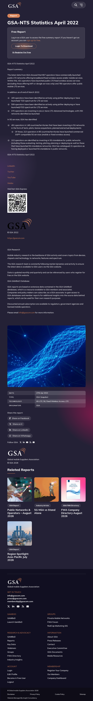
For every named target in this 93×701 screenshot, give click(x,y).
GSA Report (14, 505)
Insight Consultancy (30, 698)
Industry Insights (14, 659)
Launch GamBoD (14, 622)
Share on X (17, 424)
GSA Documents (54, 652)
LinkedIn (11, 166)
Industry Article (42, 505)
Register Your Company (57, 670)
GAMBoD (11, 618)
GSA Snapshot (42, 397)
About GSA (52, 637)
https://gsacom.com (15, 238)
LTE (67, 401)
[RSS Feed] (30, 442)
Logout (10, 682)
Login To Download (23, 46)
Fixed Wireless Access (55, 401)
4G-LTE (39, 401)
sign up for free (33, 40)
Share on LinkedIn (20, 430)
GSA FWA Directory (71, 505)
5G (44, 401)
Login (9, 670)
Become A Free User (16, 678)
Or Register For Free (21, 52)
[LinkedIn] (24, 442)
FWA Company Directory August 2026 (71, 513)
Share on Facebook (20, 418)
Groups (10, 652)
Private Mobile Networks (58, 618)
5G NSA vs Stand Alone (44, 511)
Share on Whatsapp (21, 436)
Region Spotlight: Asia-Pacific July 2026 (18, 557)
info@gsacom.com (27, 312)
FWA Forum (52, 622)
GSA (38, 405)
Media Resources (55, 656)
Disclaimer (11, 694)
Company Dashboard (56, 678)
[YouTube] (27, 442)
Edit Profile (12, 674)
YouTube (11, 177)
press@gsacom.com (17, 598)
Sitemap (83, 694)
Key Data (11, 644)
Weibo (10, 183)
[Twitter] (21, 442)
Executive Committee (57, 648)
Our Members (53, 674)
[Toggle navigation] (81, 5)
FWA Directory (14, 656)
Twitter (10, 171)
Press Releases (54, 640)
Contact (51, 644)
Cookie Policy (59, 694)
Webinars (11, 648)
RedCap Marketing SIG (57, 626)
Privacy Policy (35, 694)
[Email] (34, 442)
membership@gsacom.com (20, 601)
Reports (11, 640)
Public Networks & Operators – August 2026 (19, 513)
